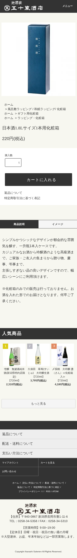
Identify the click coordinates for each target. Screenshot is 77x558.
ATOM (55, 491)
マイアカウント (10, 462)
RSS (48, 491)
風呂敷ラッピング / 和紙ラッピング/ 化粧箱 (37, 109)
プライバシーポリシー (29, 491)
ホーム (8, 104)
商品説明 (19, 224)
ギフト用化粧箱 (28, 113)
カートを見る (48, 462)
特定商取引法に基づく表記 (22, 198)
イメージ (58, 224)
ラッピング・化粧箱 (31, 118)
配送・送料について (54, 483)
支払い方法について (31, 483)
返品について (13, 192)
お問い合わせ (9, 471)
